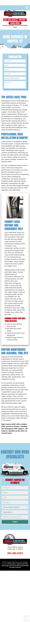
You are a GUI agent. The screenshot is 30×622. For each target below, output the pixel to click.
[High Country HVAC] (15, 12)
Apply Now (22, 20)
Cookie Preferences (22, 564)
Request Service (15, 23)
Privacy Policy (12, 564)
